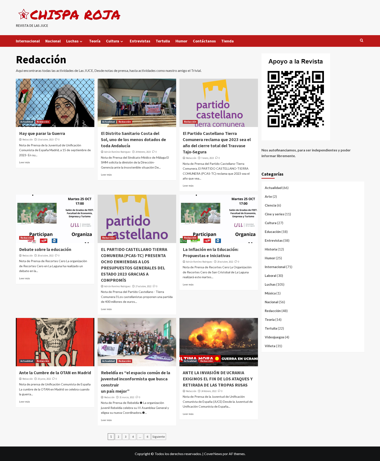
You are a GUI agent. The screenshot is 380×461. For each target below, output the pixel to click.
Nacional (53, 41)
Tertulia (163, 41)
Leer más (24, 162)
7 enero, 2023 (207, 158)
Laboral (270, 276)
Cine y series (274, 214)
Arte (268, 196)
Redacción (43, 121)
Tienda (227, 41)
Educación (273, 232)
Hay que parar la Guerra (42, 133)
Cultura (112, 41)
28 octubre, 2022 (45, 255)
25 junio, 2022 (44, 378)
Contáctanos (204, 41)
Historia (271, 249)
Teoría (94, 41)
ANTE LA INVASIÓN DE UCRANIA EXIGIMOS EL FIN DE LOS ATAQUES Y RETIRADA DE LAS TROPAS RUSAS (218, 379)
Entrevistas (140, 41)
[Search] (361, 40)
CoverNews (213, 454)
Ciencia (270, 205)
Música (270, 293)
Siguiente (158, 437)
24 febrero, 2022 (208, 391)
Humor (181, 41)
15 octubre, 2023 (45, 139)
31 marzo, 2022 (126, 397)
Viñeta (270, 346)
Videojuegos (274, 337)
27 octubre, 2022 (143, 286)
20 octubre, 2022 (225, 261)
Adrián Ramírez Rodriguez (117, 151)
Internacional (28, 41)
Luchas (72, 41)
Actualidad (26, 121)
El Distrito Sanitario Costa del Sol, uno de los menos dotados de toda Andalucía (133, 139)
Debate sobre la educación (45, 249)
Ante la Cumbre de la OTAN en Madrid (55, 372)
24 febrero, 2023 (143, 151)
